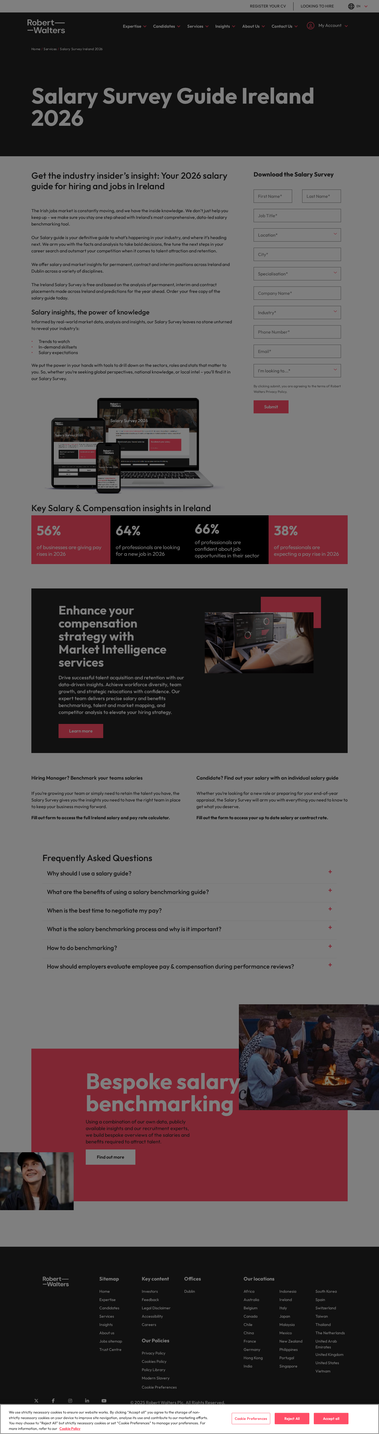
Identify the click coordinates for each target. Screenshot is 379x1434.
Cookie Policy (69, 1428)
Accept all (331, 1418)
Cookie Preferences (251, 1418)
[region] (189, 1419)
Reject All (292, 1418)
